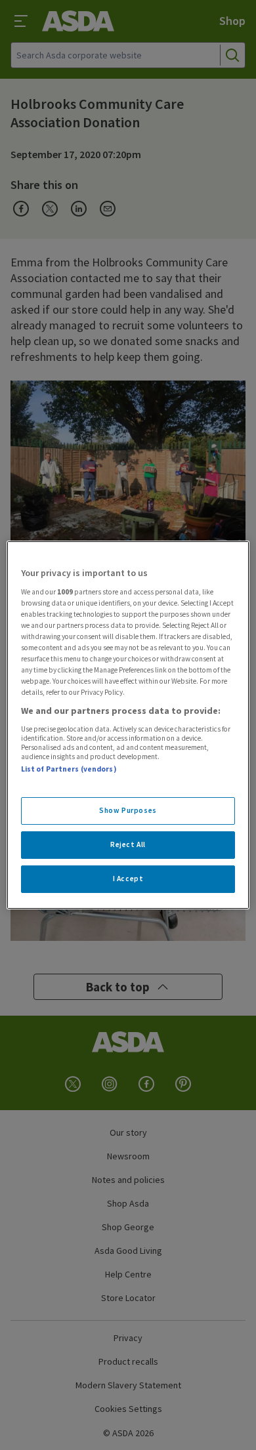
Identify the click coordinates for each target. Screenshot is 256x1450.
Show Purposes (127, 810)
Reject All (128, 844)
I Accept (128, 878)
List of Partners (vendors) (69, 769)
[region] (128, 725)
